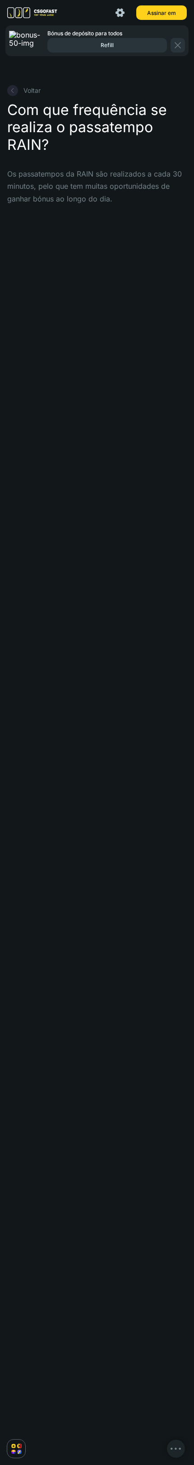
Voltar (32, 90)
